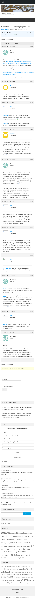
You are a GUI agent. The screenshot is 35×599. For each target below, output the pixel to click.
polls (24, 552)
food (25, 543)
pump (14, 554)
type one (23, 583)
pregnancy (5, 555)
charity (19, 569)
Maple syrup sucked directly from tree (14, 435)
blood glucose (24, 533)
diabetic (20, 572)
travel (22, 558)
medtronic (24, 549)
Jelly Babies (7, 432)
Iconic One (8, 597)
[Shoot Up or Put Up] (17, 14)
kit (32, 545)
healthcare (7, 546)
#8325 (31, 332)
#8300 (31, 201)
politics (19, 552)
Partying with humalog (6, 470)
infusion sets (24, 574)
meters (3, 580)
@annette (5, 123)
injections (23, 546)
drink (31, 572)
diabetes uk (12, 539)
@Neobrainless (7, 268)
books (3, 569)
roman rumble (11, 558)
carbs (30, 533)
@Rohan (5, 324)
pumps (31, 580)
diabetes (27, 569)
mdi (19, 549)
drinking (3, 543)
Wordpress (26, 597)
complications (17, 536)
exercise (20, 543)
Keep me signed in (8, 386)
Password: (4, 379)
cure (22, 536)
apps (6, 566)
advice (2, 566)
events (13, 542)
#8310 (31, 311)
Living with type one (6, 523)
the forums (14, 583)
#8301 (31, 227)
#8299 (31, 159)
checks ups (9, 536)
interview (5, 577)
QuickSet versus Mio (6, 478)
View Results (17, 457)
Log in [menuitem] (2, 2)
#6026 (31, 46)
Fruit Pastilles (7, 438)
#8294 (31, 81)
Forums (7, 29)
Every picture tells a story (7, 493)
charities (14, 569)
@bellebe (5, 115)
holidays (13, 546)
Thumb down (4, 485)
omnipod (19, 580)
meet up (27, 577)
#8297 (31, 129)
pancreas (14, 552)
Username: (5, 372)
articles (9, 566)
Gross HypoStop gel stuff (11, 442)
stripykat (9, 583)
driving (8, 543)
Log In (4, 390)
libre (2, 549)
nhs (10, 552)
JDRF (11, 577)
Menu (17, 19)
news (6, 552)
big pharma (13, 533)
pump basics (20, 555)
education (6, 574)
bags (12, 566)
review (3, 558)
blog (18, 533)
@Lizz (4, 296)
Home (2, 29)
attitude (5, 532)
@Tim (4, 288)
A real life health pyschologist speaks (10, 500)
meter (31, 549)
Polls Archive (4, 461)
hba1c (2, 546)
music (2, 552)
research (27, 555)
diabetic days (21, 539)
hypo (18, 546)
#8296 (31, 102)
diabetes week (14, 572)
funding (29, 543)
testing (18, 558)
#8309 (31, 275)
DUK (2, 574)
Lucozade (6, 445)
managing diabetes (10, 549)
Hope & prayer (8, 448)
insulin (28, 546)
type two (30, 583)
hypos (18, 574)
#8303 (31, 255)
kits (17, 577)
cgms (3, 536)
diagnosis (28, 539)
